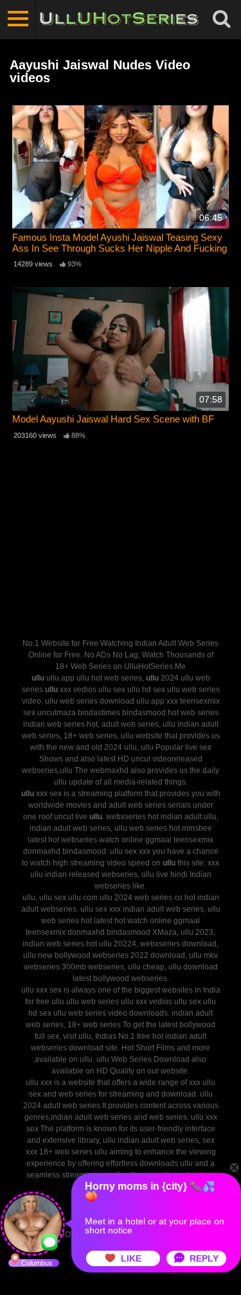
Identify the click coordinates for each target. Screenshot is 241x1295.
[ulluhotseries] (119, 19)
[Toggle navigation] (18, 19)
